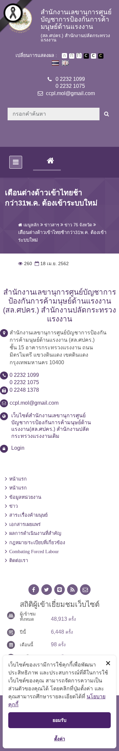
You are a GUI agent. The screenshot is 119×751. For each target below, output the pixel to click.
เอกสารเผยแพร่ (25, 524)
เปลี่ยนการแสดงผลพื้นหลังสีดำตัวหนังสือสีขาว (86, 56)
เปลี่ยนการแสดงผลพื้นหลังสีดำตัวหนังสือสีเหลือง (100, 56)
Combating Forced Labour (34, 551)
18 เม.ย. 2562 (51, 263)
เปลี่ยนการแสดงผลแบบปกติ (93, 56)
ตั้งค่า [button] (59, 738)
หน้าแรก (18, 479)
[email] (85, 590)
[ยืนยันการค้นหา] (106, 114)
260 (25, 263)
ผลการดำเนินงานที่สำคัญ (35, 533)
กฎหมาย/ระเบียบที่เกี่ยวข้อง (37, 542)
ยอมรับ (59, 720)
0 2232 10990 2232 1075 (70, 82)
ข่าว (13, 506)
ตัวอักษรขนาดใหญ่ (79, 55)
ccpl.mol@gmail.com (70, 93)
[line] (59, 590)
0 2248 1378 (24, 390)
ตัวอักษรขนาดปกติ (64, 55)
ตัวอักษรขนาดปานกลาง (71, 56)
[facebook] (33, 590)
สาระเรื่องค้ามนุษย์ (28, 515)
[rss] (72, 590)
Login (17, 448)
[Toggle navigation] (15, 162)
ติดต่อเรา (18, 560)
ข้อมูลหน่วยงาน (25, 497)
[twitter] (46, 590)
